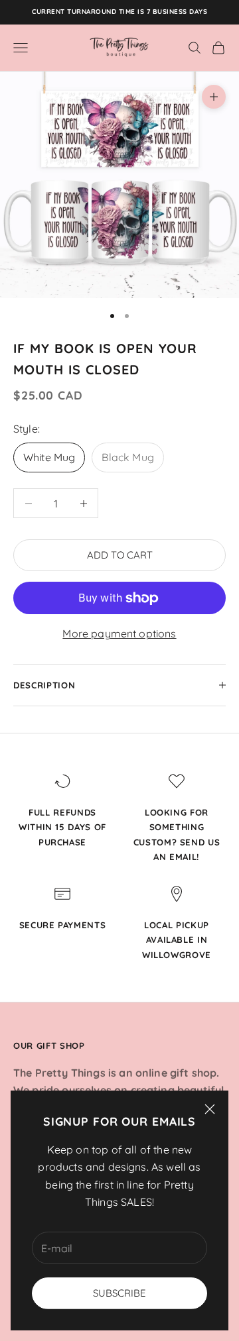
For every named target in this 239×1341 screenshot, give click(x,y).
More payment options (119, 633)
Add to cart (120, 555)
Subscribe (119, 1293)
